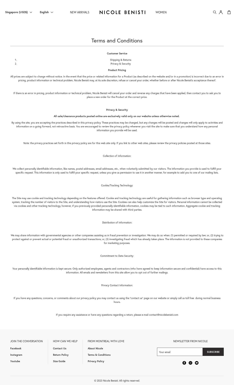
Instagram (16, 354)
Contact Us (59, 348)
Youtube (15, 361)
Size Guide (59, 361)
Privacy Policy (96, 361)
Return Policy (61, 354)
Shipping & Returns (120, 59)
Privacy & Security (121, 63)
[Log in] (221, 12)
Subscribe (213, 352)
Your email (164, 352)
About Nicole (95, 348)
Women (161, 12)
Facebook (15, 348)
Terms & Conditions (99, 354)
